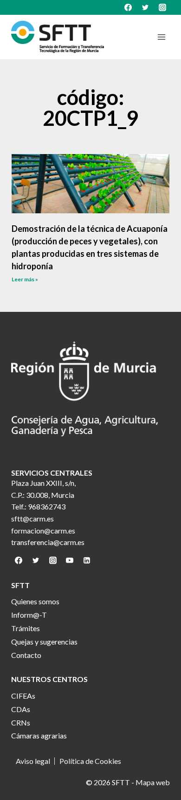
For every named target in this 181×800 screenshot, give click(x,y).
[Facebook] (128, 7)
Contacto (26, 655)
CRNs (20, 722)
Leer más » (25, 279)
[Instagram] (162, 7)
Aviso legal (33, 761)
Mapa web (153, 782)
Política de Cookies (90, 761)
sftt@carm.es (32, 518)
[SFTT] (57, 37)
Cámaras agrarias (39, 735)
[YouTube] (69, 560)
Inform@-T (29, 614)
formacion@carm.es (43, 530)
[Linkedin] (86, 560)
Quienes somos (35, 601)
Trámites (25, 628)
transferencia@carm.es (47, 542)
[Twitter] (145, 7)
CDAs (20, 709)
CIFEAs (23, 695)
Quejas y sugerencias (44, 641)
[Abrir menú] (161, 37)
